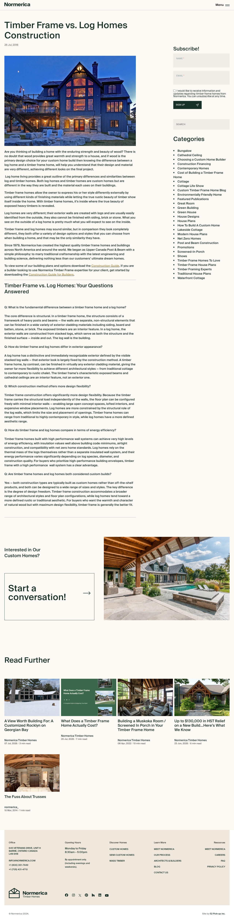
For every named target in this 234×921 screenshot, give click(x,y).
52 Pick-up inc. (217, 914)
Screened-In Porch (191, 251)
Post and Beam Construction (198, 243)
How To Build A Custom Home (199, 225)
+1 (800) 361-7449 (18, 865)
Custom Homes (119, 849)
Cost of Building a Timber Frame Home (198, 175)
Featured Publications (193, 199)
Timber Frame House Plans (197, 265)
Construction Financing (194, 164)
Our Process (162, 855)
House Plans (186, 221)
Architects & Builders (167, 861)
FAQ (223, 861)
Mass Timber (117, 861)
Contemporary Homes (193, 168)
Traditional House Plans (194, 273)
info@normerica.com (22, 860)
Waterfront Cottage (191, 278)
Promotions (186, 247)
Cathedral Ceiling (190, 155)
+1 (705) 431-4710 (18, 869)
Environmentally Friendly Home (200, 194)
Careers (220, 855)
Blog (157, 867)
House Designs (188, 216)
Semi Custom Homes (122, 855)
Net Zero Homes (189, 238)
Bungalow (184, 150)
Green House (187, 212)
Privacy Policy (216, 867)
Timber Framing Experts (195, 269)
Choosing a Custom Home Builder (202, 159)
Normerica (28, 245)
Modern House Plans (192, 234)
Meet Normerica (164, 849)
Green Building (188, 207)
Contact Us (161, 873)
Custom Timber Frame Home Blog (202, 190)
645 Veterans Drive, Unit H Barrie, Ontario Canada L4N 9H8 (25, 851)
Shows (182, 256)
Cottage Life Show (191, 186)
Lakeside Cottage (190, 229)
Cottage (183, 181)
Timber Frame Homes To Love (199, 260)
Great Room (186, 203)
